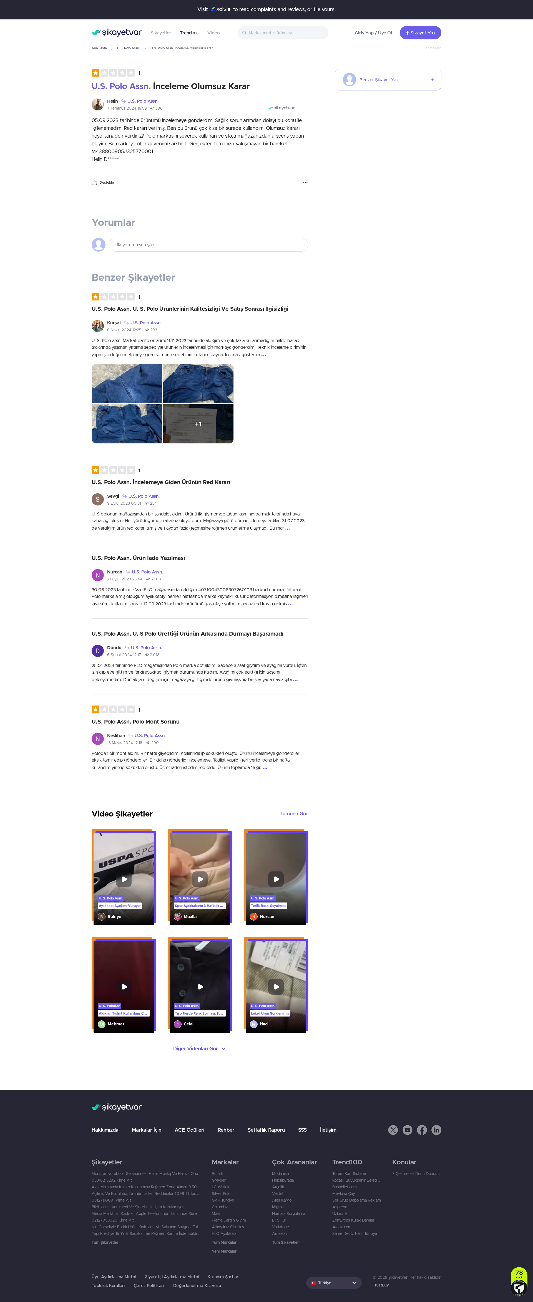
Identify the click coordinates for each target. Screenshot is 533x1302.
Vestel (277, 1193)
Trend (189, 32)
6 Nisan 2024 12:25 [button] (124, 330)
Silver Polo (221, 1193)
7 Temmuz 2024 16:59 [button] (127, 108)
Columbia (220, 1207)
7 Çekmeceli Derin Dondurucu (416, 1173)
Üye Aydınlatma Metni (114, 1276)
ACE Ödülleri (189, 1130)
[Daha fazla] (305, 182)
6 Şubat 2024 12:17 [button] (124, 655)
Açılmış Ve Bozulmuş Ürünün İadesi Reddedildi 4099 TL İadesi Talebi (146, 1193)
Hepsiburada (283, 1180)
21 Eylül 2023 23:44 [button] (124, 579)
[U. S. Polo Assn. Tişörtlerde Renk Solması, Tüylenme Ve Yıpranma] (200, 987)
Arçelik (278, 1187)
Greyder (219, 1180)
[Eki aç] (127, 383)
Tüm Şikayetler (105, 1242)
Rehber (226, 1130)
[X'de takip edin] (393, 1130)
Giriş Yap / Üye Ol (373, 32)
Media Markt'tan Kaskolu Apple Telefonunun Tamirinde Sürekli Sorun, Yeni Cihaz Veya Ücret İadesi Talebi (146, 1213)
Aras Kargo (281, 1200)
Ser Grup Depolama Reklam (356, 1200)
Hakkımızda (105, 1130)
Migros (278, 1207)
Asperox (339, 1207)
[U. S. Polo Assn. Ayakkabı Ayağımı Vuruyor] (124, 879)
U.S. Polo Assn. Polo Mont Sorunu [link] (136, 721)
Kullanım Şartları (223, 1276)
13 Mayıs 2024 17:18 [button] (124, 742)
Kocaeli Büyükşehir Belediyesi (356, 1180)
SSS (302, 1130)
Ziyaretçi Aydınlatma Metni (172, 1276)
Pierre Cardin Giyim (229, 1220)
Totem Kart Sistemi (349, 1173)
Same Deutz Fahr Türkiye (354, 1233)
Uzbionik (340, 1213)
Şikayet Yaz (423, 32)
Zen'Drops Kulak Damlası (354, 1220)
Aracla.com (341, 1227)
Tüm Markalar (224, 1242)
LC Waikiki (221, 1187)
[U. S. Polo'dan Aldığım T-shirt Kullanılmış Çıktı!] (124, 987)
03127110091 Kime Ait (111, 1200)
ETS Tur (279, 1220)
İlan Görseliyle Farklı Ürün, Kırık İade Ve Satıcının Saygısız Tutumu (146, 1227)
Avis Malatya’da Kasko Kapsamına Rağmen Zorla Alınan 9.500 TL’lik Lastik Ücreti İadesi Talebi (146, 1187)
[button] (116, 73)
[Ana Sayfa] (117, 33)
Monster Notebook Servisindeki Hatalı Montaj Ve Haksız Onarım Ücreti (146, 1173)
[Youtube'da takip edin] (408, 1130)
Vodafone (280, 1227)
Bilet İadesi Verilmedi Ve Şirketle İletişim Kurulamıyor (138, 1207)
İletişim (328, 1130)
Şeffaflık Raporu (266, 1130)
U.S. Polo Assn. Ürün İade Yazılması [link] (138, 558)
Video (213, 32)
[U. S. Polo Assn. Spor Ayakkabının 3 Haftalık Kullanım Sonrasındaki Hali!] (200, 879)
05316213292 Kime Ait (112, 1180)
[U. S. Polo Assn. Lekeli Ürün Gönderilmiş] (276, 987)
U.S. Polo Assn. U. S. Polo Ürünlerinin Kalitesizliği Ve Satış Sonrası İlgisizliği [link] (190, 308)
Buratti (217, 1173)
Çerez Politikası (149, 1285)
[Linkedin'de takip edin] (436, 1130)
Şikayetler (161, 32)
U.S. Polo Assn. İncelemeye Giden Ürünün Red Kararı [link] (161, 482)
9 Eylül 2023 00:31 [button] (124, 503)
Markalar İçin (146, 1130)
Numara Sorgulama (288, 1213)
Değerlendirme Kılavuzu (197, 1285)
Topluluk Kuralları (108, 1285)
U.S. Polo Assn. (128, 48)
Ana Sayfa (99, 48)
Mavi (216, 1213)
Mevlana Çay (343, 1193)
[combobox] (283, 32)
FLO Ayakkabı (224, 1233)
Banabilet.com (344, 1187)
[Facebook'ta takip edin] (422, 1130)
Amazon (279, 1233)
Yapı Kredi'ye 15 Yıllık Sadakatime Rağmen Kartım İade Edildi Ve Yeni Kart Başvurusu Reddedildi (146, 1233)
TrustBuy (381, 1285)
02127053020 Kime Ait (113, 1220)
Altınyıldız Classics (228, 1227)
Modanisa (280, 1173)
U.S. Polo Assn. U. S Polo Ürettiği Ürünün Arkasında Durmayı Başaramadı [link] (187, 633)
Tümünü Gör (294, 813)
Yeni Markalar (224, 1251)
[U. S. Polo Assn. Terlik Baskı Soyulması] (276, 879)
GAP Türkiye (223, 1200)
